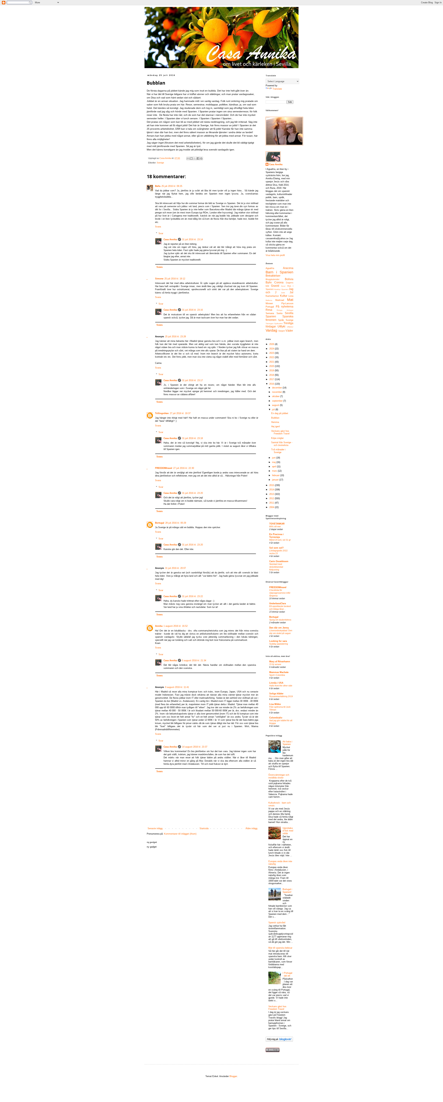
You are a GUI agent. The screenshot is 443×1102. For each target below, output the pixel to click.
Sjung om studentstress (280, 620)
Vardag (271, 330)
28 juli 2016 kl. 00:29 (175, 523)
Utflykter (290, 327)
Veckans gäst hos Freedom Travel (280, 432)
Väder (289, 330)
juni (274, 457)
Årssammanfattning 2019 (281, 696)
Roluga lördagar (285, 310)
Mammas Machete (278, 672)
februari (276, 475)
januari (275, 479)
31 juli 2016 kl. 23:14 (192, 239)
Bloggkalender (272, 279)
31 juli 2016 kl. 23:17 (192, 380)
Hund (283, 286)
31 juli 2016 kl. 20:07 (175, 568)
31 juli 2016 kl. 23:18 (192, 438)
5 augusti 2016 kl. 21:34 (194, 660)
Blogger (233, 1076)
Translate (277, 89)
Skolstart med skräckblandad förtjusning (276, 567)
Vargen (281, 331)
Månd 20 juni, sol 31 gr (280, 540)
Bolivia (289, 279)
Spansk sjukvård (276, 922)
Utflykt (281, 326)
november (277, 392)
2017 (272, 379)
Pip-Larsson (287, 303)
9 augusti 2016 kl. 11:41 (177, 687)
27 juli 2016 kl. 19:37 (180, 413)
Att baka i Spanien (287, 743)
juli (273, 409)
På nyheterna (284, 306)
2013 (272, 494)
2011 (272, 502)
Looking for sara (278, 641)
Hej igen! (275, 426)
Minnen (269, 303)
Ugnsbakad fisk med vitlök (288, 831)
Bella (157, 186)
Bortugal (159, 523)
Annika (158, 626)
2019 (272, 370)
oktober (276, 396)
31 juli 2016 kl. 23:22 (192, 596)
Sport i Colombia (277, 675)
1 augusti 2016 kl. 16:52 (176, 626)
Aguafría (270, 268)
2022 (272, 357)
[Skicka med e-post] (188, 158)
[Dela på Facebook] (198, 158)
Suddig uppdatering (278, 644)
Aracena (288, 268)
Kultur (283, 295)
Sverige (160, 163)
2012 (272, 498)
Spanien (271, 316)
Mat (290, 300)
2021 (272, 362)
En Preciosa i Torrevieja (276, 535)
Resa (269, 309)
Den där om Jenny (279, 627)
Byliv (269, 282)
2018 (272, 375)
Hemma (275, 422)
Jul (291, 292)
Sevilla (289, 313)
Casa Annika (170, 239)
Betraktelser (273, 275)
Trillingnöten (162, 413)
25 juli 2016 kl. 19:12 (174, 278)
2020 (272, 366)
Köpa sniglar (277, 438)
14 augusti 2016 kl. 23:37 (194, 746)
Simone (159, 278)
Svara (158, 226)
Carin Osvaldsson (278, 561)
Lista (290, 296)
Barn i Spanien (279, 272)
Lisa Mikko (275, 704)
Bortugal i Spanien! (287, 890)
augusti (276, 405)
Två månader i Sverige (278, 451)
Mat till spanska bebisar (280, 948)
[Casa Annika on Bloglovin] (279, 1041)
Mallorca (269, 300)
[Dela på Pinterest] (201, 158)
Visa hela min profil (275, 255)
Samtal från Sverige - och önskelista (281, 443)
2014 (272, 489)
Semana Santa (274, 313)
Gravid (275, 285)
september (277, 401)
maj (274, 462)
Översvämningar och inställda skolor (278, 776)
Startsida (204, 828)
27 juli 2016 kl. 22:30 (183, 468)
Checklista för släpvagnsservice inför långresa (279, 593)
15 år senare (275, 664)
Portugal (270, 306)
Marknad (279, 300)
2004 (272, 507)
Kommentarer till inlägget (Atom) (180, 833)
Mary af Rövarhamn (279, 661)
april (274, 466)
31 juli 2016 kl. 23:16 (192, 310)
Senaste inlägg (155, 828)
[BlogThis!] (191, 158)
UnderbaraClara (277, 603)
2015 (272, 485)
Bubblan (275, 417)
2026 (272, 344)
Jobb (283, 293)
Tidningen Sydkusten (274, 323)
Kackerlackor (272, 296)
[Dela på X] (194, 158)
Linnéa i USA (276, 683)
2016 (272, 384)
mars (275, 471)
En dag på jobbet (279, 413)
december (277, 387)
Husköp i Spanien (281, 289)
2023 (272, 353)
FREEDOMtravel (163, 468)
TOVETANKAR (276, 523)
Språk (281, 320)
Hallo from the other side (280, 685)
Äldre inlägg (251, 828)
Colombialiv (275, 717)
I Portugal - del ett (287, 974)
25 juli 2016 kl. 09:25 (171, 186)
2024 (272, 348)
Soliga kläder (276, 693)
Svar (161, 233)
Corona (278, 282)
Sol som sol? (276, 547)
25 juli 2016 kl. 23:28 (175, 336)
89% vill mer (275, 526)
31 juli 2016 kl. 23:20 (192, 493)
